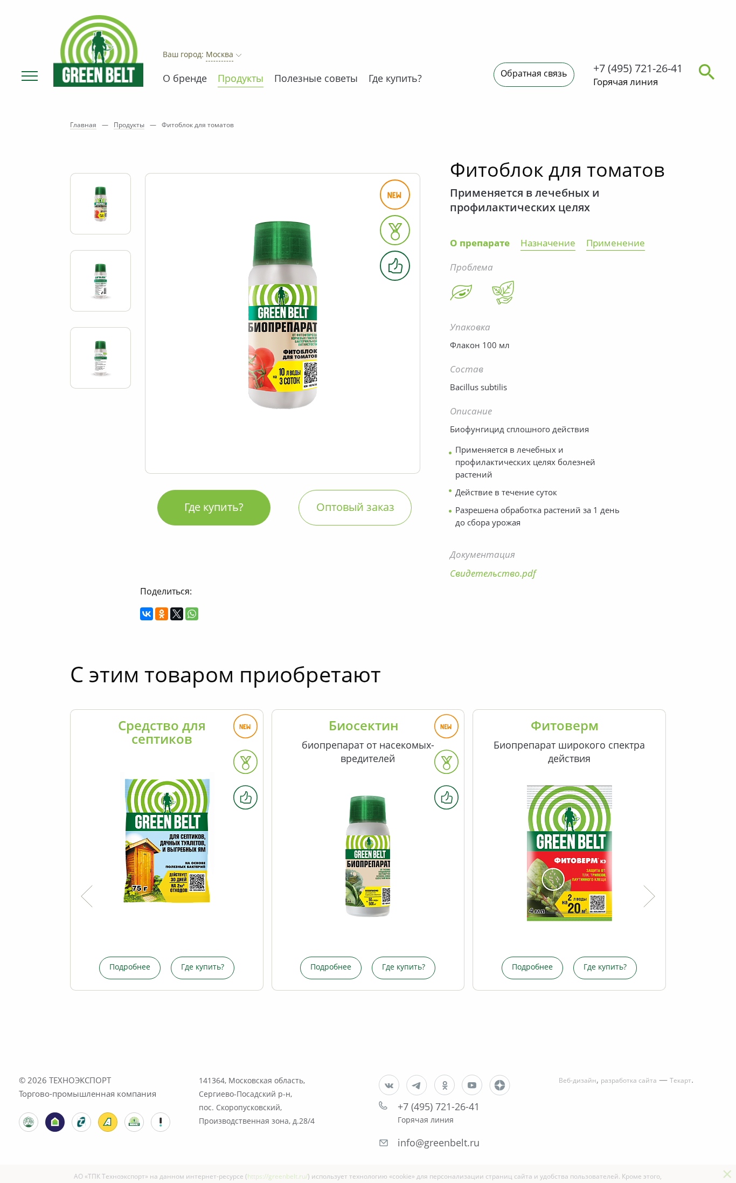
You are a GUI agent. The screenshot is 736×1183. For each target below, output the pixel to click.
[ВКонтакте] (146, 613)
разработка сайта (629, 1081)
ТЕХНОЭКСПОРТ (80, 1081)
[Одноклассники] (161, 613)
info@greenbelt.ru (439, 1144)
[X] (176, 613)
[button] (28, 75)
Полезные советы (316, 79)
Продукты (240, 79)
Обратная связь (534, 74)
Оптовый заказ (355, 508)
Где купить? (395, 79)
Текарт (680, 1081)
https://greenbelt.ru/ (277, 1177)
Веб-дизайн (577, 1081)
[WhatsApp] (191, 613)
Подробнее (129, 967)
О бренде (185, 79)
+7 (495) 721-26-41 (638, 69)
